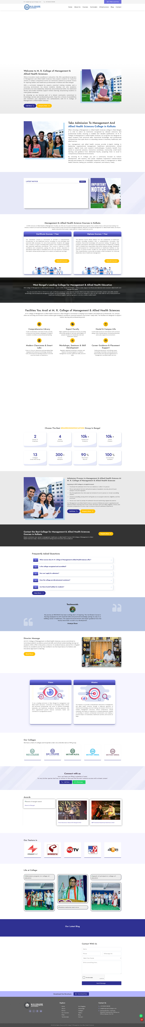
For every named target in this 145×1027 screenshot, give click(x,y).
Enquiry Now (43, 106)
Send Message (101, 983)
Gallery (80, 1013)
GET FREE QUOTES (113, 2)
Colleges (80, 1010)
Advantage (81, 1008)
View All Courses (62, 261)
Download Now (82, 994)
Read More (29, 654)
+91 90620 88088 (50, 1)
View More (38, 593)
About (63, 1008)
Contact (118, 7)
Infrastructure (104, 7)
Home (70, 7)
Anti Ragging (81, 1006)
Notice (63, 1010)
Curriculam (93, 7)
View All (82, 181)
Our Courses (65, 1013)
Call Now (29, 106)
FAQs (62, 1015)
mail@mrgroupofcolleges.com (33, 1)
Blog (112, 7)
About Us (77, 7)
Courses (85, 7)
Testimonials (65, 1017)
